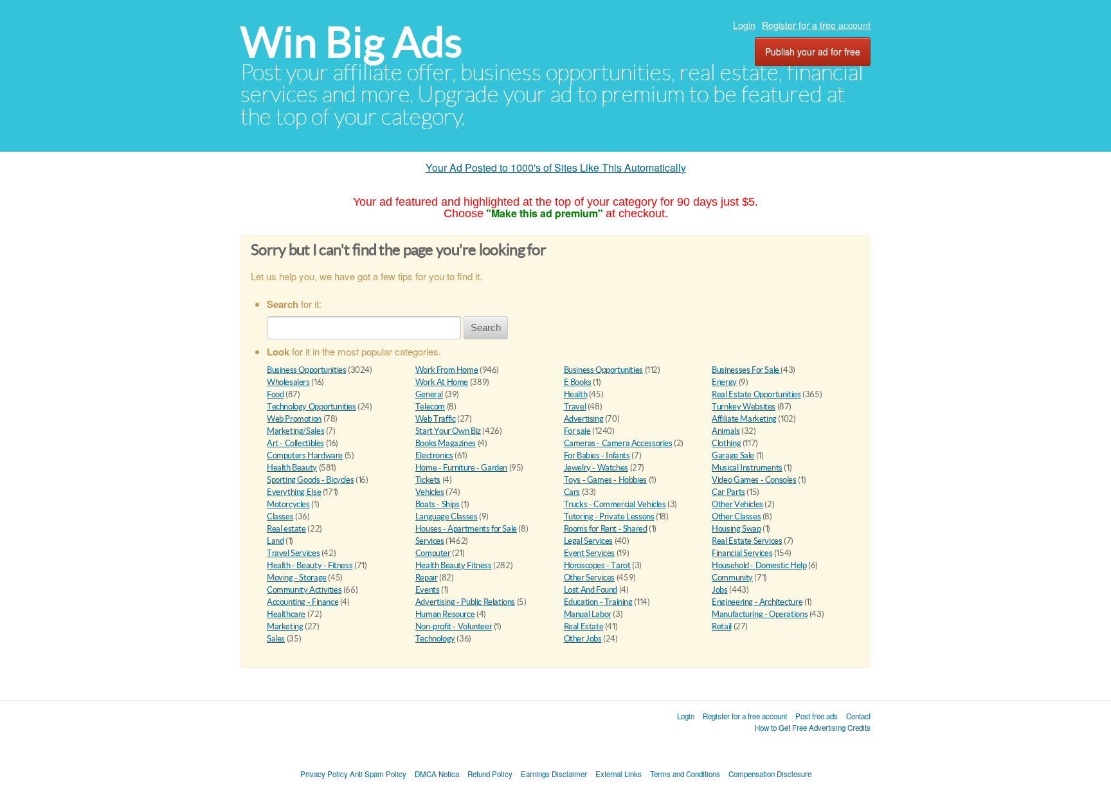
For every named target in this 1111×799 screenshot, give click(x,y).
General (429, 394)
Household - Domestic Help (759, 565)
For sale (577, 431)
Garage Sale (733, 455)
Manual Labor (587, 614)
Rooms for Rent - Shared (605, 529)
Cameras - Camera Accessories (618, 443)
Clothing (726, 443)
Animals (725, 431)
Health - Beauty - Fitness (309, 565)
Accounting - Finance (302, 602)
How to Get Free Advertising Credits (813, 728)
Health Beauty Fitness (453, 565)
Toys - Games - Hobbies (605, 480)
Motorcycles (288, 504)
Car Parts (728, 492)
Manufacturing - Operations (760, 614)
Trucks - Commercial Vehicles (615, 504)
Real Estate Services (747, 541)
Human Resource (445, 614)
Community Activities (304, 590)
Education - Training (598, 602)
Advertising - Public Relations (465, 602)
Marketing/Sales (295, 431)
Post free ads (816, 716)
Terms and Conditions (685, 774)
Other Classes (736, 516)
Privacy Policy (324, 774)
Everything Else (294, 492)
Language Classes (446, 516)
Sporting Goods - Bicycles (310, 480)
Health (576, 394)
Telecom (430, 406)
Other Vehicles (737, 504)
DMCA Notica (437, 774)
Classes (280, 516)
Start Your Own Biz (448, 431)
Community (732, 577)
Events (427, 590)
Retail (722, 626)
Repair (426, 577)
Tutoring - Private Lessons (609, 516)
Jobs (719, 590)
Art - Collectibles (295, 443)
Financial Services (742, 553)
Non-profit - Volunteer (453, 626)
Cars (572, 492)
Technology (435, 638)
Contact (858, 716)
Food (275, 394)
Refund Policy (489, 774)
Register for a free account (816, 25)
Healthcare (286, 614)
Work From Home (446, 370)
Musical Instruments (747, 467)
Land (275, 541)
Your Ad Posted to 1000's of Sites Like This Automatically (556, 167)
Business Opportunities (306, 370)
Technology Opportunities (311, 406)
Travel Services (293, 553)
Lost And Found (591, 590)
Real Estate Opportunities (756, 394)
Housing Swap (736, 529)
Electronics (434, 455)
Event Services (589, 553)
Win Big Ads (351, 42)
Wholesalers (288, 382)
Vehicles (429, 492)
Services (429, 541)
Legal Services (588, 541)
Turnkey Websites (743, 406)
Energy (724, 382)
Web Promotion (294, 419)
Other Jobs (583, 638)
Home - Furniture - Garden (461, 467)
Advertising (584, 419)
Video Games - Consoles (754, 480)
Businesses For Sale (746, 370)
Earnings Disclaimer (554, 774)
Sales (276, 638)
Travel (575, 406)
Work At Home (441, 382)
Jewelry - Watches (596, 467)
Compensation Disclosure (769, 774)
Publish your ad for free (812, 51)
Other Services (589, 577)
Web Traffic (435, 419)
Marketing (285, 626)
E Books (578, 382)
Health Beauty (292, 467)
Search (486, 327)
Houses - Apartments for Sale (466, 529)
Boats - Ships (437, 504)
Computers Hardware (305, 455)
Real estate (286, 529)
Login (744, 25)
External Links (618, 774)
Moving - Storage (297, 577)
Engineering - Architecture (757, 602)
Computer (433, 553)
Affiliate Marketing (744, 419)
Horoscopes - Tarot (597, 565)
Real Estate (584, 626)
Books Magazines (445, 443)
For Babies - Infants (597, 455)
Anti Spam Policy (378, 774)
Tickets (427, 480)
